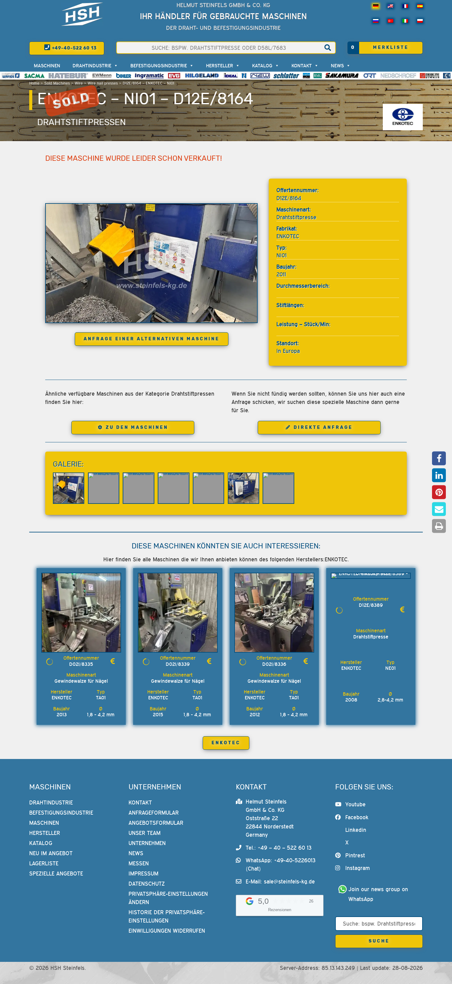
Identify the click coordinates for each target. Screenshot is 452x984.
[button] (439, 458)
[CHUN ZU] (429, 76)
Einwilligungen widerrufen (167, 930)
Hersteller (219, 65)
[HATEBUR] (68, 76)
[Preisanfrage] (112, 661)
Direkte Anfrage (323, 427)
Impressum (143, 873)
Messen (139, 863)
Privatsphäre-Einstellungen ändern (168, 898)
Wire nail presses (103, 83)
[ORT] (370, 76)
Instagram (357, 868)
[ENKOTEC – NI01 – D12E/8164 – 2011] (151, 263)
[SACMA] (34, 76)
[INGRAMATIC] (149, 76)
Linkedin (355, 830)
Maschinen (47, 65)
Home (34, 83)
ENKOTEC (226, 742)
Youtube (355, 804)
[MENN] (102, 76)
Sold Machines (57, 83)
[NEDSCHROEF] (398, 76)
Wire (79, 83)
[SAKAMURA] (342, 76)
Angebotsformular (156, 823)
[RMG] (317, 76)
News (337, 65)
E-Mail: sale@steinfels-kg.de (280, 881)
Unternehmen (147, 843)
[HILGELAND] (202, 76)
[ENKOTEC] (403, 117)
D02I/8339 (178, 664)
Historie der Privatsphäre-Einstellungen (167, 916)
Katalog (262, 65)
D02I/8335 (81, 664)
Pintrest (355, 855)
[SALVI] (306, 76)
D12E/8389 (371, 605)
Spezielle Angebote (56, 873)
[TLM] (446, 76)
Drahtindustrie (92, 65)
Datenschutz (147, 883)
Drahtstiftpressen (81, 122)
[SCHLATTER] (286, 76)
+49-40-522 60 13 (74, 48)
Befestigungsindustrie (158, 65)
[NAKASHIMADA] (260, 76)
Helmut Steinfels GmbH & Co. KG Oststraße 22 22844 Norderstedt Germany (270, 818)
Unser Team (145, 833)
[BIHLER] (123, 76)
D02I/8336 (274, 664)
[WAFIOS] (11, 76)
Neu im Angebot (51, 853)
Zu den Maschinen (137, 427)
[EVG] (174, 76)
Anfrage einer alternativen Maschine (152, 339)
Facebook (356, 817)
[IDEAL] (230, 76)
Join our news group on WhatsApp (379, 894)
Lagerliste (43, 863)
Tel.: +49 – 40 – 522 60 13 (278, 847)
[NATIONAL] (244, 76)
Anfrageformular (154, 812)
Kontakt (301, 65)
